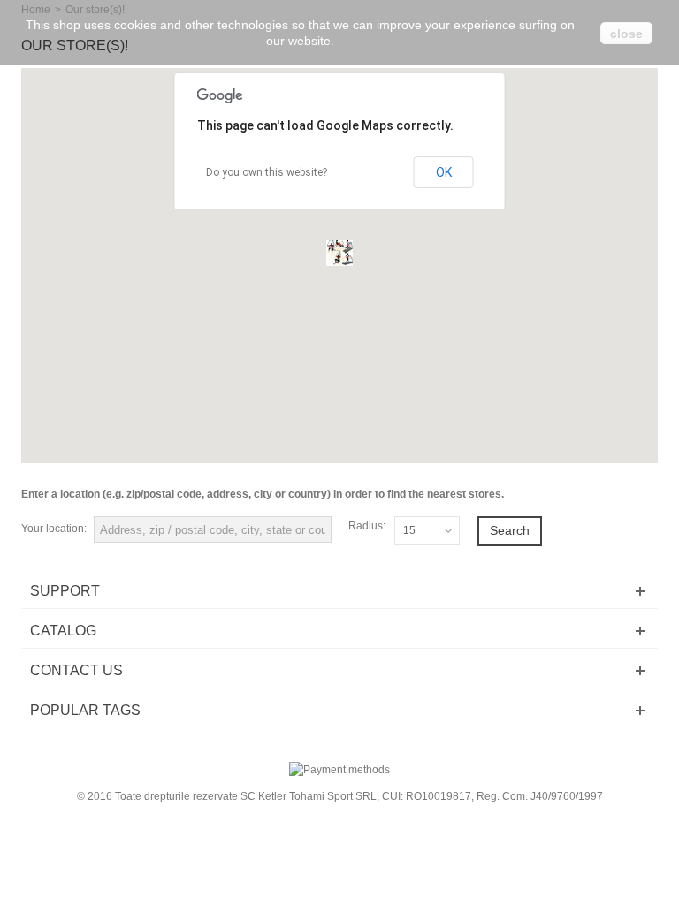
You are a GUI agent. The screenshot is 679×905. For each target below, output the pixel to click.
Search (510, 530)
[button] (339, 252)
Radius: (366, 526)
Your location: (54, 528)
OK (444, 172)
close (626, 34)
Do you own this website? (266, 172)
